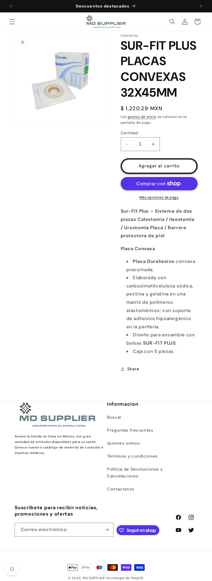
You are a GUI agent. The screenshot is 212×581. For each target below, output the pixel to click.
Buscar (114, 417)
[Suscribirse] (106, 529)
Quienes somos (123, 443)
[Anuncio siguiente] (201, 6)
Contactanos (120, 489)
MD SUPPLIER (94, 578)
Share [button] (133, 369)
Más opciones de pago (159, 197)
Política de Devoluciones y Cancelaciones (135, 472)
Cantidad (129, 132)
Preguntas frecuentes (130, 430)
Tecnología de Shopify (125, 578)
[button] (12, 21)
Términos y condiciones (132, 456)
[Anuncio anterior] (11, 6)
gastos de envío (142, 117)
